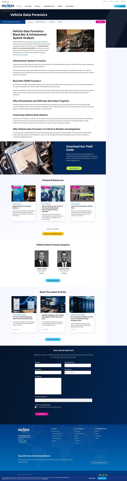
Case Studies (98, 436)
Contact (117, 1)
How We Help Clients (80, 433)
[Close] (124, 478)
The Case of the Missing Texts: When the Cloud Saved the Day (22, 317)
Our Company (79, 428)
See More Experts (53, 280)
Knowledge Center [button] (49, 6)
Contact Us (100, 22)
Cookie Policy (45, 478)
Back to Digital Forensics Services (9, 11)
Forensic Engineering (57, 438)
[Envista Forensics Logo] (23, 430)
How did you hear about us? (41, 396)
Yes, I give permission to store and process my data (49, 407)
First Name (37, 362)
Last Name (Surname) (69, 362)
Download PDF (74, 168)
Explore (123, 1)
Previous (9, 315)
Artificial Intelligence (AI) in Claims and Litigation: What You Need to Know (53, 316)
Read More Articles (53, 339)
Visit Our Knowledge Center (53, 234)
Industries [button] (37, 6)
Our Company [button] (69, 6)
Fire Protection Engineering (78, 314)
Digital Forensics (56, 431)
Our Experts (28, 6)
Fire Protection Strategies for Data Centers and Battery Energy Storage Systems (82, 318)
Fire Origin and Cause (57, 436)
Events (76, 436)
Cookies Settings (92, 478)
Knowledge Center (101, 428)
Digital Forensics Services (19, 314)
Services (54, 428)
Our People (77, 431)
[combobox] (66, 372)
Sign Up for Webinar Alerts (99, 462)
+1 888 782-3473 (22, 442)
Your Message (38, 376)
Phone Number (67, 369)
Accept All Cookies (102, 478)
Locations (111, 1)
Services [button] (19, 6)
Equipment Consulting (57, 433)
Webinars (60, 6)
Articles (97, 433)
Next (96, 315)
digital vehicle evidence (36, 41)
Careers (105, 1)
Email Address (38, 369)
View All (54, 440)
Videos (97, 438)
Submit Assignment (119, 6)
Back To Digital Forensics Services (11, 21)
